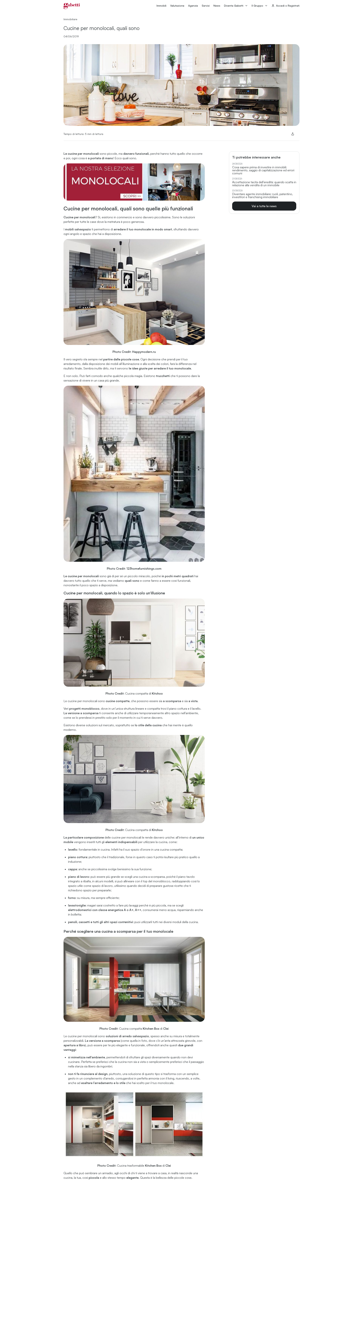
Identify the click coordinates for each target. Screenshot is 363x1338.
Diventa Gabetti (233, 5)
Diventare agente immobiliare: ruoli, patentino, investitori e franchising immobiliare (262, 195)
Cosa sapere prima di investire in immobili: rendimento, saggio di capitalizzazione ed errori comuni (263, 170)
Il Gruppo (257, 5)
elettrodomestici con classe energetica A (97, 910)
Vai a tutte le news (264, 206)
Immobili (161, 5)
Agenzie (193, 5)
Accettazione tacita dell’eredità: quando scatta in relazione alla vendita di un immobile (264, 184)
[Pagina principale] (72, 6)
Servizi (206, 5)
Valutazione (177, 5)
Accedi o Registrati (287, 5)
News (216, 5)
